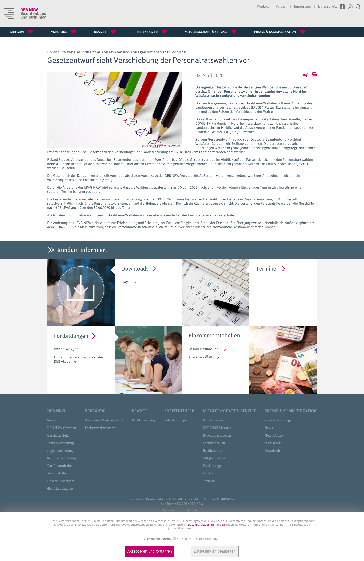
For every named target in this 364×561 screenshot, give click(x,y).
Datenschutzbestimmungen (206, 524)
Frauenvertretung (60, 443)
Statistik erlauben (207, 538)
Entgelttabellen (200, 356)
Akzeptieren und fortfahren (149, 551)
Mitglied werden (215, 458)
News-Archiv (274, 435)
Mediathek (273, 443)
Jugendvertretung (60, 450)
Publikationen (213, 420)
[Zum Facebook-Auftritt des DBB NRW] (341, 7)
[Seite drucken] (313, 74)
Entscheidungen (176, 420)
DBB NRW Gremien (61, 427)
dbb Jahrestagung (60, 488)
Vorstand (53, 420)
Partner (281, 6)
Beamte (140, 411)
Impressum (302, 6)
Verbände (95, 411)
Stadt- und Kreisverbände (104, 420)
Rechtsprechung (144, 420)
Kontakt (263, 6)
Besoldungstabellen (204, 349)
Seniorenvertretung (61, 458)
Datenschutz (327, 6)
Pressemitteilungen (279, 420)
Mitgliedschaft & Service (229, 411)
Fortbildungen (71, 335)
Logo (125, 282)
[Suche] (356, 7)
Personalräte (56, 473)
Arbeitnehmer (179, 411)
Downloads (135, 268)
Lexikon (208, 473)
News (269, 427)
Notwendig (184, 538)
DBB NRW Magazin (217, 427)
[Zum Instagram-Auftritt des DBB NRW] (348, 7)
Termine (266, 268)
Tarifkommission (60, 465)
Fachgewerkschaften (100, 427)
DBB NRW (56, 411)
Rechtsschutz (212, 450)
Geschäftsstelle (58, 435)
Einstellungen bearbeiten (215, 551)
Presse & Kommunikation (291, 411)
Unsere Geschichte (61, 480)
